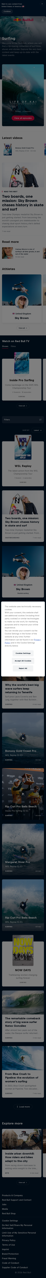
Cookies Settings (23, 653)
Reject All (23, 668)
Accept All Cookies (23, 661)
